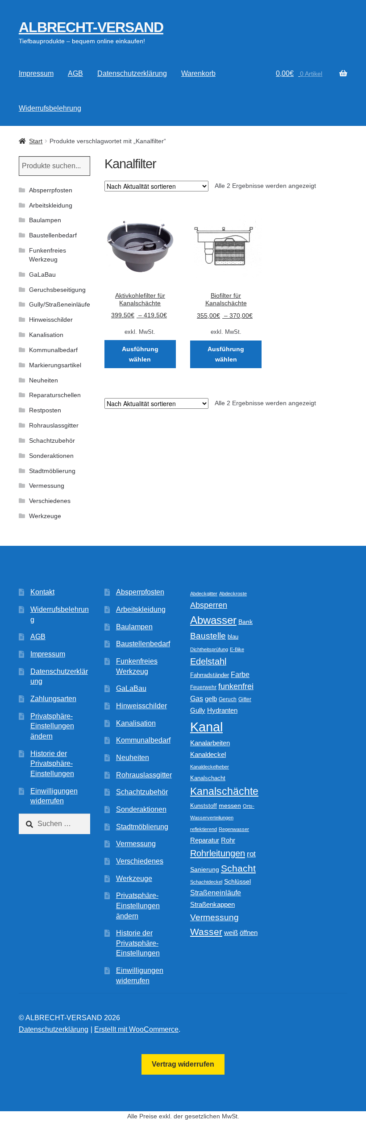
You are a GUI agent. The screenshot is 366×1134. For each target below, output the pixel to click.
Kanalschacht (207, 778)
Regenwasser (234, 829)
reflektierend (203, 829)
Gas (196, 698)
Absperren (208, 605)
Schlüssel (237, 881)
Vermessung (46, 485)
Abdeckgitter (203, 593)
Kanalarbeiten (210, 743)
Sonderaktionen (51, 455)
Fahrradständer (209, 675)
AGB (75, 73)
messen (230, 805)
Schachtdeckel (206, 882)
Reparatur (204, 840)
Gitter (244, 699)
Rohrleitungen (217, 853)
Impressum (36, 73)
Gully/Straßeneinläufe (59, 304)
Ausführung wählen (140, 354)
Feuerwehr (203, 687)
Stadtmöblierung (52, 470)
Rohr (228, 840)
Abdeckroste (233, 593)
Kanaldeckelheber (209, 766)
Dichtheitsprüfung (209, 649)
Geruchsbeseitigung (57, 289)
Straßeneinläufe (215, 893)
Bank (245, 622)
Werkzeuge (45, 515)
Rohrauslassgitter (54, 425)
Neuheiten (43, 380)
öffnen (249, 932)
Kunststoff (203, 806)
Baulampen (45, 220)
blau (233, 636)
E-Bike (237, 649)
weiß (231, 932)
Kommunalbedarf (53, 349)
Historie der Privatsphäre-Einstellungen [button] (52, 763)
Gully (197, 710)
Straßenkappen (212, 904)
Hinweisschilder (51, 319)
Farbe (240, 674)
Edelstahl (208, 661)
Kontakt (42, 592)
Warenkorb (198, 73)
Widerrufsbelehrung (50, 108)
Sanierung (204, 869)
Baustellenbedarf (53, 235)
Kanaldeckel (208, 754)
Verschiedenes (50, 500)
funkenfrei (236, 686)
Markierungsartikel (55, 365)
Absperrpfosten (50, 190)
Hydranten (222, 710)
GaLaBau (42, 274)
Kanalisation (46, 334)
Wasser (206, 931)
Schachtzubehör (52, 440)
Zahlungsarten (53, 698)
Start (35, 141)
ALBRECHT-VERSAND (91, 27)
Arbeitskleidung (50, 205)
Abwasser (213, 620)
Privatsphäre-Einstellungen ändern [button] (52, 726)
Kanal (206, 726)
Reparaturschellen (55, 395)
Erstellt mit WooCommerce (136, 1029)
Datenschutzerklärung (132, 73)
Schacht (238, 868)
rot (251, 854)
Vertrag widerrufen (183, 1064)
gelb (211, 698)
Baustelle (208, 635)
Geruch (228, 699)
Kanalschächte (224, 791)
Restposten (45, 410)
